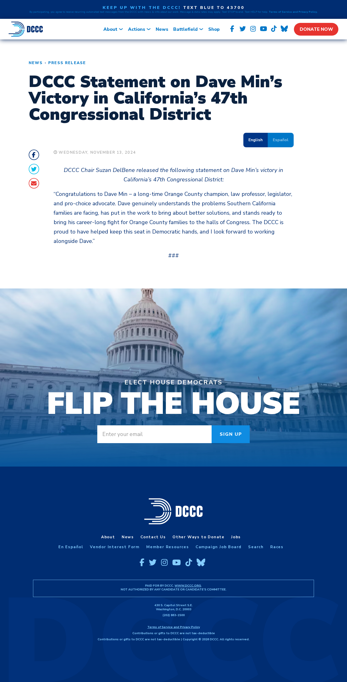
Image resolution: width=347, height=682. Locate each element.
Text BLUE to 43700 (214, 7)
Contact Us (153, 537)
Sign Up (231, 434)
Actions (136, 29)
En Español (70, 546)
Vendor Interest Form (115, 546)
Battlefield (185, 29)
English (255, 140)
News (162, 29)
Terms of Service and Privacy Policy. (293, 12)
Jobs (236, 537)
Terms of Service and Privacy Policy (173, 627)
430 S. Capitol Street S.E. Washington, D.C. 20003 (173, 607)
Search (256, 546)
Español (281, 140)
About (110, 29)
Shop (214, 29)
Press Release (67, 62)
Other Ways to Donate (198, 537)
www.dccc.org (188, 586)
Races (276, 546)
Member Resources (167, 546)
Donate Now (316, 29)
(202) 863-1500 (174, 615)
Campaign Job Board (219, 546)
